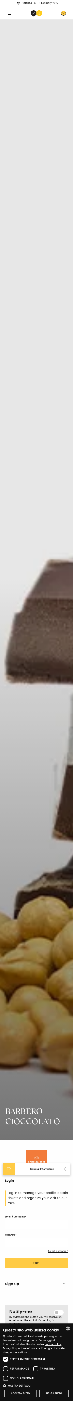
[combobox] (68, 1328)
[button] (36, 1385)
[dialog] (36, 1362)
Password (10, 1235)
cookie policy (53, 1344)
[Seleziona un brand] (36, 13)
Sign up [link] (12, 1284)
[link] (63, 13)
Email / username (15, 1216)
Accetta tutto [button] (20, 1393)
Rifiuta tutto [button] (54, 1393)
